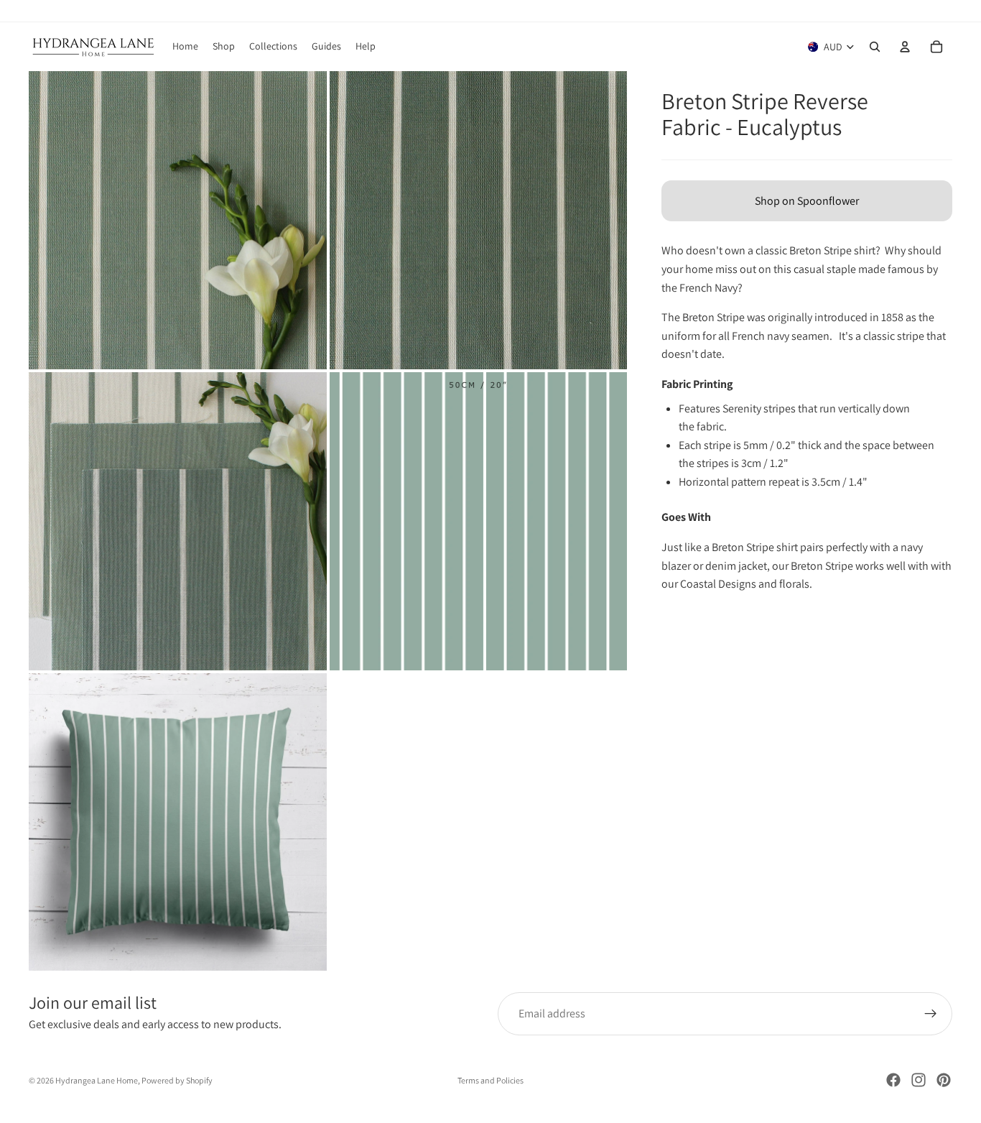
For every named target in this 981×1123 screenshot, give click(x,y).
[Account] (905, 47)
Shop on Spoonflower (807, 200)
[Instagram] (918, 1080)
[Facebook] (893, 1080)
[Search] (875, 47)
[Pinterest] (943, 1080)
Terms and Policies (490, 1080)
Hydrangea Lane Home (96, 1080)
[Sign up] (931, 1014)
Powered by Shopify (177, 1080)
